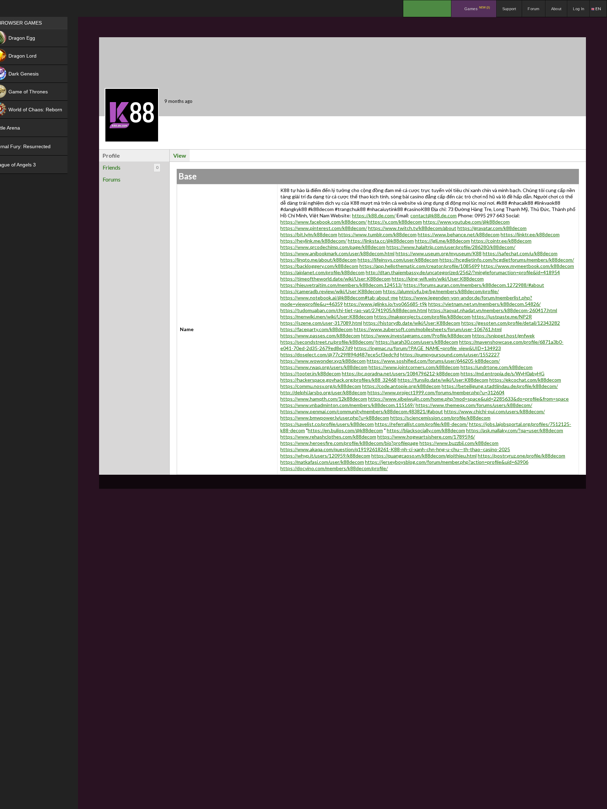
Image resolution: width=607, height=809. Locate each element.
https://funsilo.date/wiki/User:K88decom (443, 380)
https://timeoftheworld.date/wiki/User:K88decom (335, 279)
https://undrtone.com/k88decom (497, 367)
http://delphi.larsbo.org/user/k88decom (323, 392)
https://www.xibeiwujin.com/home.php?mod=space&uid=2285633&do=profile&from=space (468, 399)
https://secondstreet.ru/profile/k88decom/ (327, 342)
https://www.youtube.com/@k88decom (466, 222)
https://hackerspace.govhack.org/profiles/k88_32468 (338, 380)
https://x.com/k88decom (395, 222)
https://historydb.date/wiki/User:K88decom (411, 323)
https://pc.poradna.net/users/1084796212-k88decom (400, 373)
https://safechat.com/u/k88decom (520, 253)
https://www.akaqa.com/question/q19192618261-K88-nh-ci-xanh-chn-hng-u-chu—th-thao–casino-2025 (395, 449)
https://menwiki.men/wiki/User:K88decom (326, 317)
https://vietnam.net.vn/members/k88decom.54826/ (484, 304)
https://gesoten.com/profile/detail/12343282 (510, 323)
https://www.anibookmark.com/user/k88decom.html (337, 253)
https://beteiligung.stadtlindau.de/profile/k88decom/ (500, 386)
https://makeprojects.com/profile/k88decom (422, 317)
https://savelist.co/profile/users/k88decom (327, 424)
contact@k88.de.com (433, 215)
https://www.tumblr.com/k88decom (377, 234)
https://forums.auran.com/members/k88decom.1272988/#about (474, 285)
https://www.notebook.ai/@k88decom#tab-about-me (339, 298)
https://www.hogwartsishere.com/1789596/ (426, 437)
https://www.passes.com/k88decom (320, 335)
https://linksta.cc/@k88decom (381, 241)
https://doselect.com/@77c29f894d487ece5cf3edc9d (339, 354)
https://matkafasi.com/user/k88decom (322, 462)
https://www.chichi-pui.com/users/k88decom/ (494, 411)
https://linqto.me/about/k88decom (318, 260)
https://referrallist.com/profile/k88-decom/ (421, 424)
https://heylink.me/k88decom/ (313, 241)
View (179, 155)
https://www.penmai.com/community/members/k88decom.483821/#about (361, 411)
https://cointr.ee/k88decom (501, 241)
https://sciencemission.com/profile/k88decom (440, 418)
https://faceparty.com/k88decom (316, 329)
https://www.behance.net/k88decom (459, 234)
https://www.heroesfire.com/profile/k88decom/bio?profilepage (349, 443)
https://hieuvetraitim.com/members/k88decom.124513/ (341, 285)
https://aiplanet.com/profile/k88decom (322, 272)
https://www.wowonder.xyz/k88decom (323, 361)
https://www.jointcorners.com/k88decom (413, 367)
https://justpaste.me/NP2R (502, 317)
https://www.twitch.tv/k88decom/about (412, 228)
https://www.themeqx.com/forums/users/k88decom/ (474, 405)
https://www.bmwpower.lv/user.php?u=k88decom (334, 418)
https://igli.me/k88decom (442, 241)
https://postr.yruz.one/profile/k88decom (521, 456)
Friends (130, 167)
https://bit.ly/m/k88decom (308, 234)
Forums (111, 179)
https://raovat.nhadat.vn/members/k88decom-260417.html (492, 310)
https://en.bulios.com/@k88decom (345, 430)
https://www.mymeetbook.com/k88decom (527, 266)
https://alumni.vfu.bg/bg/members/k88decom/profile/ (441, 291)
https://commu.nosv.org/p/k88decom (320, 386)
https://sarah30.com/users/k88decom (417, 342)
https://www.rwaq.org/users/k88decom (323, 367)
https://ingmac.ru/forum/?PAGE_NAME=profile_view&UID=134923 (427, 348)
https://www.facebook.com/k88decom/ (323, 222)
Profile (111, 155)
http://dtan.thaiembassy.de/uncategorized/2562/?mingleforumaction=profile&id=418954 (463, 272)
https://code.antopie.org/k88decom (401, 386)
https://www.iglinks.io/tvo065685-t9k (385, 304)
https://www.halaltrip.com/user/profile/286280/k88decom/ (450, 247)
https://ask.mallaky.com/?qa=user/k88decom (514, 430)
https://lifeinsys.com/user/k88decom (398, 260)
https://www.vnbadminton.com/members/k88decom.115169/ (347, 405)
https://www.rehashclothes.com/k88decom (328, 437)
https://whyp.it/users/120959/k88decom (325, 456)
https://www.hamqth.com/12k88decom (323, 399)
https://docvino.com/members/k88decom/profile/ (334, 468)
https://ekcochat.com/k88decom (525, 380)
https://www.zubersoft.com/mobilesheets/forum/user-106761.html (428, 329)
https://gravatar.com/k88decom (492, 228)
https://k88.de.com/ (374, 215)
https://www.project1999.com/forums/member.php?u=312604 (435, 392)
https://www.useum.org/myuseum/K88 (439, 253)
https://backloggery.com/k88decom (319, 266)
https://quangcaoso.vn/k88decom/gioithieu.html (424, 456)
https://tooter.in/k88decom (310, 373)
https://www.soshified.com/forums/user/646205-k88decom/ (433, 361)
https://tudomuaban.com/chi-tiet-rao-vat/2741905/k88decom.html (353, 310)
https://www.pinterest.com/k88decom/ (323, 228)
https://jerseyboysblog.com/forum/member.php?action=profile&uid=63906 (446, 462)
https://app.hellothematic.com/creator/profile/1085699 (419, 266)
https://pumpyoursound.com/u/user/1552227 (450, 354)
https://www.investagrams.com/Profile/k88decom (416, 335)
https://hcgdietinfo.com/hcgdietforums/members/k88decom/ (506, 260)
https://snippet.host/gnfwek (503, 335)
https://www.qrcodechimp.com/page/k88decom (332, 247)
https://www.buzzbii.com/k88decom (458, 443)
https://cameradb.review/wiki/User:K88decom (331, 291)
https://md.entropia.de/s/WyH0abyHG (502, 373)
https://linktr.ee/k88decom (530, 234)
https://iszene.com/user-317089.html (321, 323)
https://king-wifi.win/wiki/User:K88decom (438, 279)
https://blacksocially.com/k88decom (426, 430)
